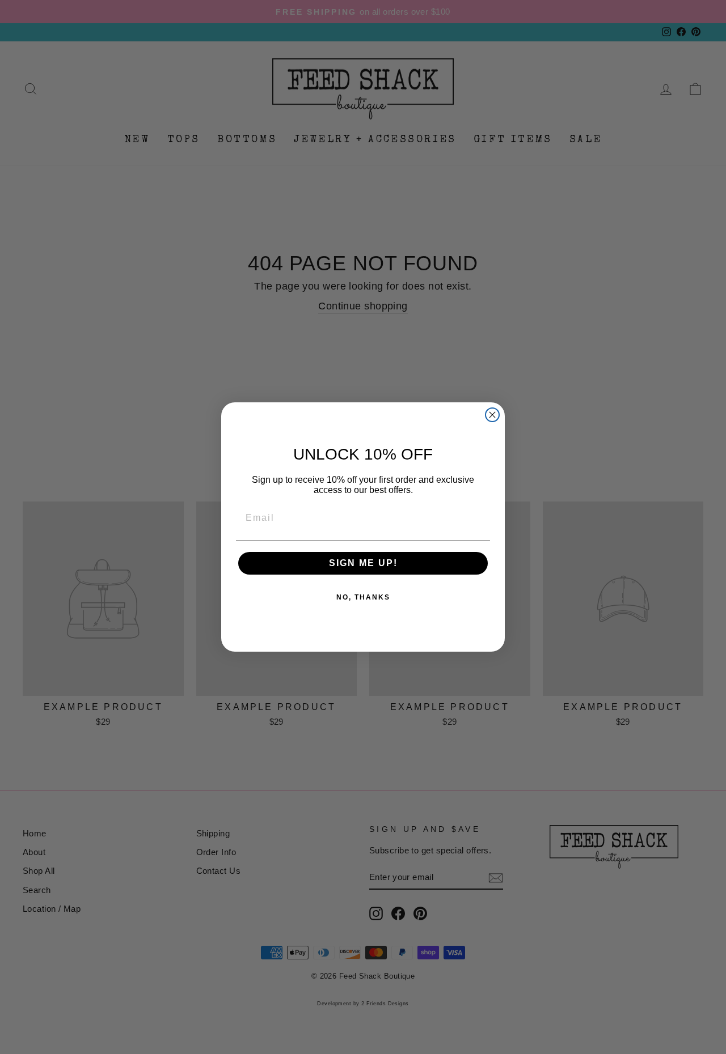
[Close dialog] (492, 415)
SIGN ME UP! (363, 563)
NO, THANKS (363, 597)
